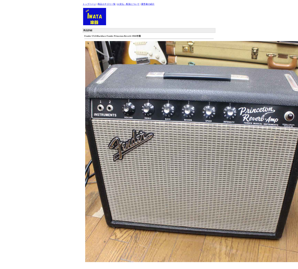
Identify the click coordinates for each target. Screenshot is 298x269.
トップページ (89, 4)
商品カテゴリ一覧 (107, 4)
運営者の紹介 (148, 4)
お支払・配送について (128, 4)
